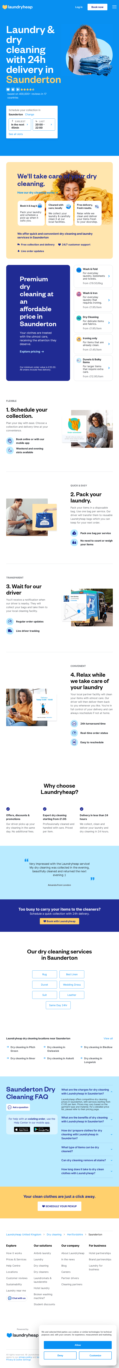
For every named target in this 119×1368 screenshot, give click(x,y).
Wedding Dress (72, 984)
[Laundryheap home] (17, 7)
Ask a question (20, 1107)
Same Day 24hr (58, 1005)
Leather (71, 994)
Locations (12, 1271)
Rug (44, 974)
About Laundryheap (72, 1253)
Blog (64, 1265)
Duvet (44, 984)
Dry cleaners (41, 1271)
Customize (95, 1355)
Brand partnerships (100, 1259)
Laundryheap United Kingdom (23, 1234)
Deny (60, 1355)
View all (108, 1038)
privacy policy (26, 1357)
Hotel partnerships (100, 1253)
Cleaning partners (71, 1284)
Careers (66, 1271)
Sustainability (14, 1284)
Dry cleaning (54, 1234)
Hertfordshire (75, 1234)
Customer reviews (16, 1278)
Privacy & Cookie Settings (18, 1359)
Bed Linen (72, 974)
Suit (44, 994)
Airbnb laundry (42, 1253)
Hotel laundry (42, 1288)
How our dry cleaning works (36, 192)
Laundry (38, 1259)
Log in (79, 7)
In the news (68, 1259)
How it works (14, 1253)
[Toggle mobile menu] (114, 7)
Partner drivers (70, 1278)
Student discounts (44, 1304)
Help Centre (13, 1265)
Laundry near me (16, 1290)
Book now (97, 7)
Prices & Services (16, 1259)
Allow (78, 1345)
